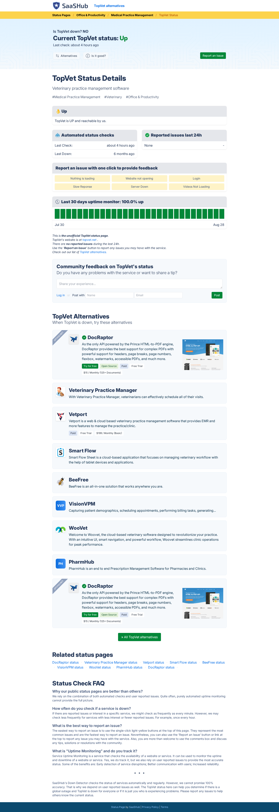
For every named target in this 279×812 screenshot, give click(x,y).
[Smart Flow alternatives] (61, 452)
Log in (61, 295)
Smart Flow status (183, 662)
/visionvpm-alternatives (74, 499)
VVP (60, 506)
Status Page (118, 807)
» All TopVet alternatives (139, 637)
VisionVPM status (70, 667)
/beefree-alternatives (72, 475)
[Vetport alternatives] (61, 416)
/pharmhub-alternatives (74, 557)
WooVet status (100, 667)
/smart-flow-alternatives (74, 446)
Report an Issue (213, 55)
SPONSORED (58, 336)
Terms (164, 807)
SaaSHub (134, 807)
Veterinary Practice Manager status (110, 662)
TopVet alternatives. (93, 252)
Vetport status (153, 662)
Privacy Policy (150, 807)
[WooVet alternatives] (61, 530)
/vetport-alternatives (71, 409)
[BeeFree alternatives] (61, 481)
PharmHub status (129, 667)
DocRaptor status (65, 662)
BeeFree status (213, 662)
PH (60, 564)
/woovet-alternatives (71, 523)
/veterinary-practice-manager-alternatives (88, 385)
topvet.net (89, 239)
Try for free (90, 366)
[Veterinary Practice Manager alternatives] (61, 392)
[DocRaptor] (74, 339)
